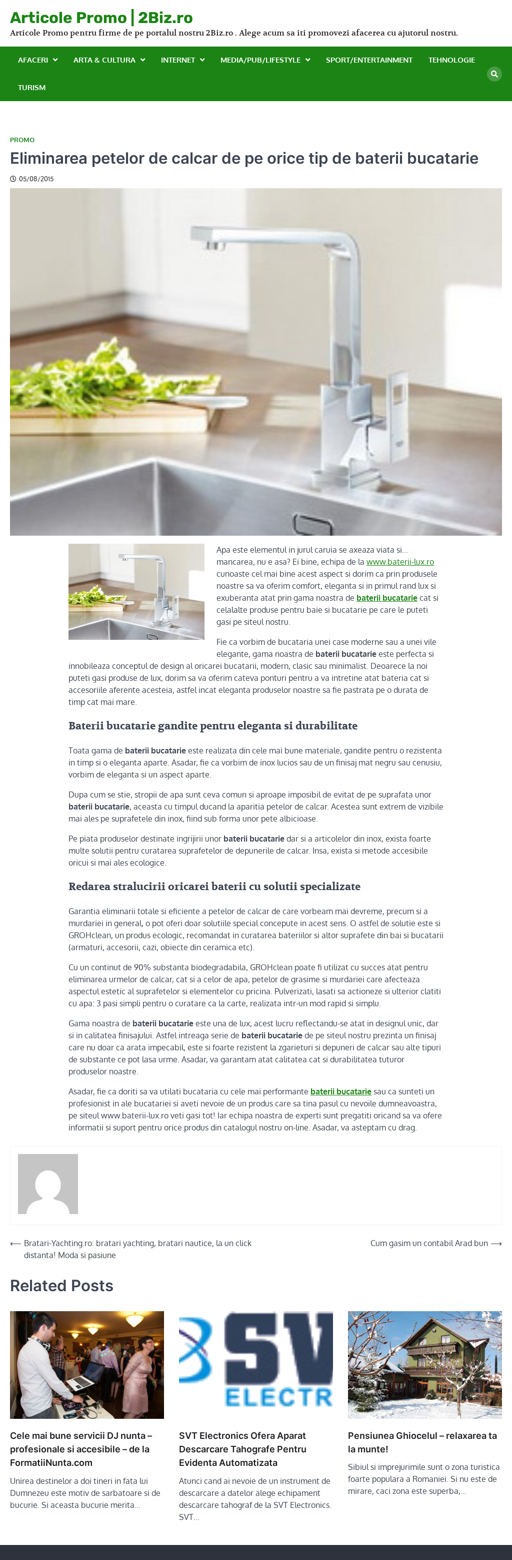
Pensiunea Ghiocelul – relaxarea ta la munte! (422, 1442)
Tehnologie (451, 60)
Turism (32, 87)
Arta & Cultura (105, 60)
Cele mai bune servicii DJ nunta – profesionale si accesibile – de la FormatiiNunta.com (81, 1449)
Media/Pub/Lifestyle (260, 60)
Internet (178, 60)
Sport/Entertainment (369, 60)
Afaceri (33, 60)
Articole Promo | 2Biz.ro (101, 18)
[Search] (494, 74)
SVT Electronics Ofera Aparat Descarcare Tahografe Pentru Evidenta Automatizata (242, 1449)
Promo (22, 140)
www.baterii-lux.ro (400, 562)
